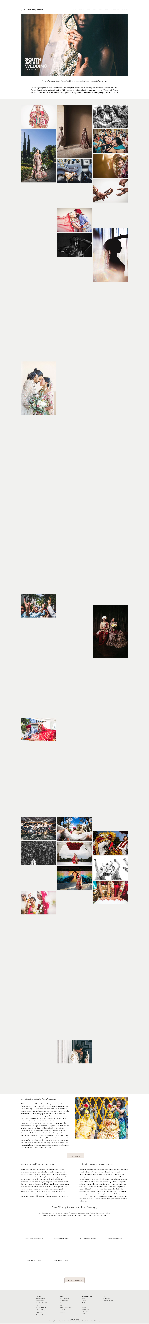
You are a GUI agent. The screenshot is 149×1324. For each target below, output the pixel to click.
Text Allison (85, 1311)
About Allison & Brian (65, 1307)
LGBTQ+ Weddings (40, 1309)
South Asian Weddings (41, 1307)
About (106, 10)
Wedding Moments (40, 1298)
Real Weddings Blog (64, 1298)
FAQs (100, 10)
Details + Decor (39, 1314)
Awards (62, 1303)
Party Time (38, 1305)
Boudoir (84, 1298)
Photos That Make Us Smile (42, 1303)
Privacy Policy (106, 1298)
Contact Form (85, 1309)
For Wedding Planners (65, 1309)
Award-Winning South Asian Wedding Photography (74, 1207)
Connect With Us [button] (74, 1156)
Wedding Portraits (40, 1300)
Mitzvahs (84, 1300)
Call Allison (84, 1313)
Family (83, 1303)
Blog (88, 10)
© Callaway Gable (74, 1319)
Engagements (39, 1312)
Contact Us (125, 10)
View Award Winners (110, 90)
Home (74, 10)
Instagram (62, 1312)
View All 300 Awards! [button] (74, 1280)
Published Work (64, 1300)
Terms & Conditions (108, 1300)
